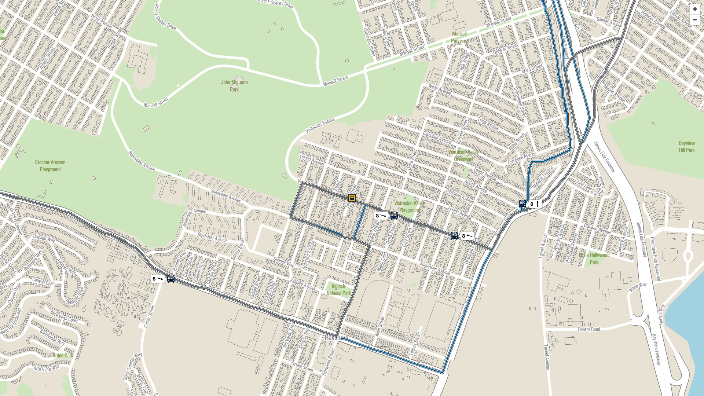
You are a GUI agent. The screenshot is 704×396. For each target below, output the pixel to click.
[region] (352, 198)
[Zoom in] (695, 9)
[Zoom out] (695, 19)
